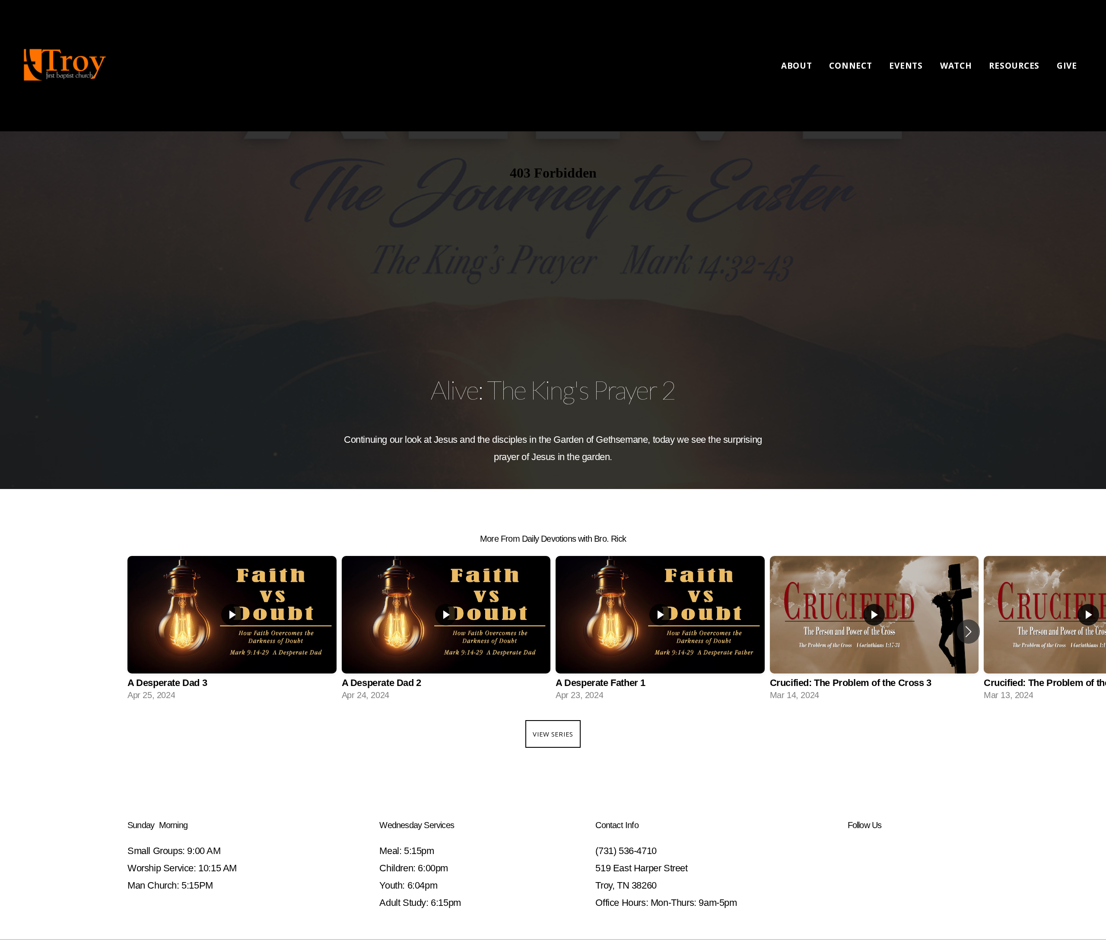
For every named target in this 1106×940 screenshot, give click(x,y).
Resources (1015, 65)
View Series (553, 734)
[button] (968, 631)
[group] (232, 631)
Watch (957, 65)
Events (907, 65)
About (798, 65)
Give (1067, 65)
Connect (851, 65)
